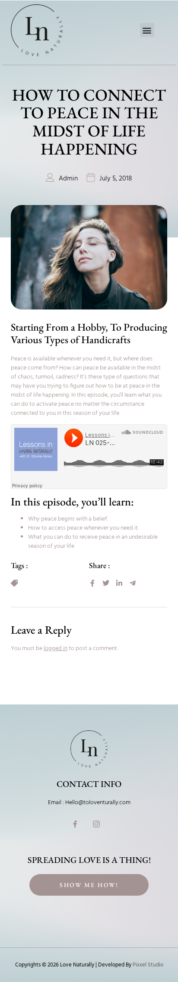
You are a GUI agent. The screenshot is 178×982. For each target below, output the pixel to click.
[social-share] (92, 583)
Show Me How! (89, 885)
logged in (55, 649)
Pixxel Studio (148, 964)
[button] (147, 30)
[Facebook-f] (75, 824)
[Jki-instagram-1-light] (96, 824)
